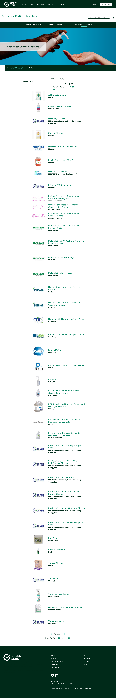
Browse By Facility (58, 24)
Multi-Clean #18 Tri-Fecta (60, 273)
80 (54, 89)
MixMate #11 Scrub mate (59, 185)
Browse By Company (84, 24)
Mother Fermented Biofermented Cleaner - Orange (64, 214)
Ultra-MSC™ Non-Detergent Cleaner (65, 607)
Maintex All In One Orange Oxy (62, 146)
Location (86, 661)
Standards (50, 4)
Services (32, 4)
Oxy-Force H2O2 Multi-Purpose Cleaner (67, 334)
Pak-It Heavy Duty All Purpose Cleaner (66, 365)
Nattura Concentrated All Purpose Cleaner (64, 288)
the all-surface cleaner (58, 594)
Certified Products (57, 661)
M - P (37, 81)
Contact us (54, 681)
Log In (95, 4)
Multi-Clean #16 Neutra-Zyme (62, 257)
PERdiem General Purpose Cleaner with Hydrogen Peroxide (66, 405)
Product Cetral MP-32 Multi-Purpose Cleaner (65, 523)
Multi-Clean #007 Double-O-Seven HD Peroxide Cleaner (66, 242)
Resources (60, 4)
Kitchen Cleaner (55, 133)
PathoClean (53, 379)
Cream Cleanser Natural (59, 106)
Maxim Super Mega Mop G (60, 160)
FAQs (85, 664)
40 (70, 87)
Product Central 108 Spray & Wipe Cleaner (64, 446)
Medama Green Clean (58, 171)
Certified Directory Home (17, 68)
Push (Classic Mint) (57, 549)
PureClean (53, 538)
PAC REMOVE (54, 350)
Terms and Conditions (84, 688)
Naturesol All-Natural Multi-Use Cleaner (67, 319)
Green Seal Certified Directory (19, 16)
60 (73, 87)
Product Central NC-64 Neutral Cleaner (66, 508)
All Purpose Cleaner (57, 95)
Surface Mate (54, 578)
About (24, 4)
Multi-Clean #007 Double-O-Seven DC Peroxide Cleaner (66, 226)
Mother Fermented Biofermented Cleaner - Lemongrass (64, 197)
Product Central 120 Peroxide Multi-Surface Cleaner (65, 492)
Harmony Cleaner (56, 118)
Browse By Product (32, 24)
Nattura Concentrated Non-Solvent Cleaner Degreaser (64, 303)
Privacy (73, 688)
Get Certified (106, 4)
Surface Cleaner (55, 563)
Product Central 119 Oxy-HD (61, 477)
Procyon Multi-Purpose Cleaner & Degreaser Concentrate (64, 420)
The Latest (40, 4)
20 (67, 87)
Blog (84, 655)
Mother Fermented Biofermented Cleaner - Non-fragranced (64, 206)
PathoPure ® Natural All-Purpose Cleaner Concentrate (63, 391)
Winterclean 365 (56, 621)
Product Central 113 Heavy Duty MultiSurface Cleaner (63, 462)
